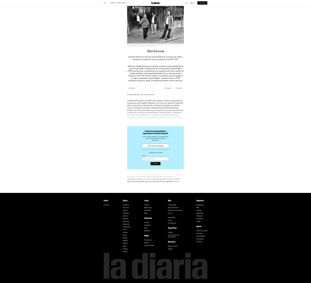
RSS (197, 208)
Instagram (199, 216)
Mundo (125, 238)
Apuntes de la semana (175, 210)
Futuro (125, 230)
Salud (125, 246)
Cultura (125, 216)
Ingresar (192, 3)
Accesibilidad (200, 236)
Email (144, 155)
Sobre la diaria (173, 246)
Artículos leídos (149, 245)
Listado (170, 232)
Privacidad (199, 239)
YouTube (199, 210)
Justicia (125, 232)
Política (125, 243)
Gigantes (147, 231)
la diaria (112, 3)
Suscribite (202, 3)
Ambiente (126, 205)
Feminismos (126, 227)
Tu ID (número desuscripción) (173, 236)
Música (146, 243)
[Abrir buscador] (186, 3)
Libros (125, 235)
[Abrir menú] (105, 3)
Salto (146, 213)
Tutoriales (199, 233)
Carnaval (126, 208)
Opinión (125, 241)
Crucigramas (172, 223)
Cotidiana (126, 213)
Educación (126, 224)
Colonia (146, 205)
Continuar (155, 163)
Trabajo (125, 249)
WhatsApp (199, 213)
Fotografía (171, 217)
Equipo (170, 249)
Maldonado (148, 208)
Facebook (199, 219)
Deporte (125, 219)
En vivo (170, 213)
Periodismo (148, 240)
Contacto (199, 242)
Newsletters (200, 205)
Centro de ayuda (201, 231)
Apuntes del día (173, 208)
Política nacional (121, 3)
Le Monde (147, 225)
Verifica (125, 252)
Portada (106, 205)
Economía (126, 221)
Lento (146, 228)
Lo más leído (172, 205)
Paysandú (147, 210)
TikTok (198, 221)
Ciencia (125, 210)
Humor (170, 220)
